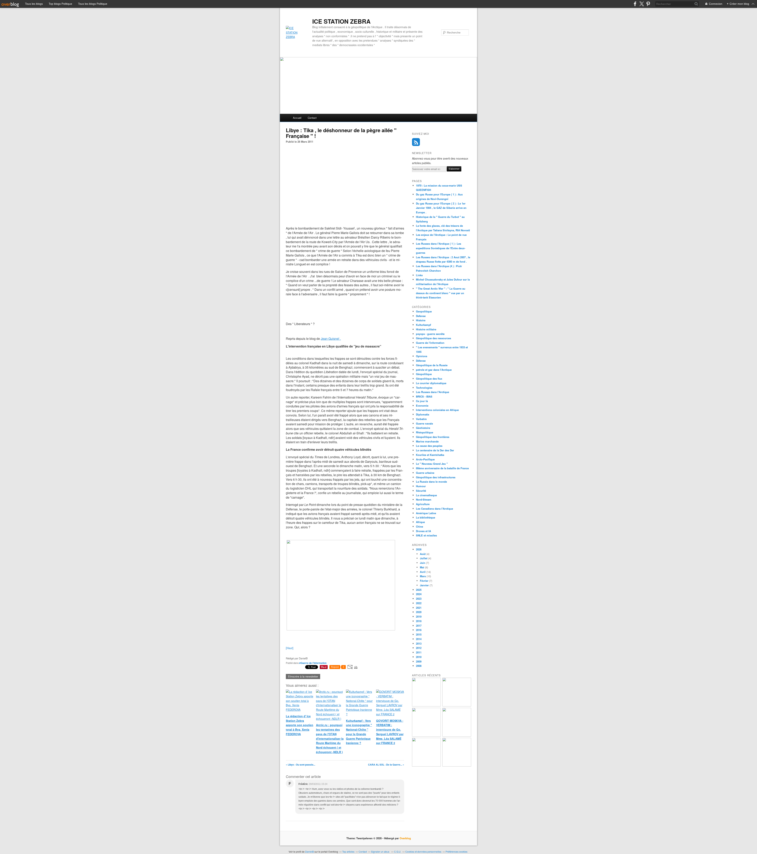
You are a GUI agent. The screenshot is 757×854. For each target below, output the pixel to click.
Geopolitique (424, 311)
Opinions (421, 356)
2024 (418, 594)
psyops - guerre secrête (430, 334)
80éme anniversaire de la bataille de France (442, 468)
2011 (418, 652)
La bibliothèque (425, 517)
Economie (422, 405)
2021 (418, 608)
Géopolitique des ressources (433, 338)
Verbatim (421, 419)
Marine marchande (427, 441)
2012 (418, 648)
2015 (418, 634)
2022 (418, 603)
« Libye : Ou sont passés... (300, 764)
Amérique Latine (426, 513)
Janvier (424, 585)
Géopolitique (424, 374)
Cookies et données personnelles (423, 851)
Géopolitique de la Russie (431, 365)
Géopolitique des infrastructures (435, 477)
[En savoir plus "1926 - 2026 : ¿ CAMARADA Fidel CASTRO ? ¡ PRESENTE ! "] (426, 705)
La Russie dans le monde (431, 481)
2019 (418, 616)
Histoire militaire (426, 329)
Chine (419, 526)
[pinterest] (648, 4)
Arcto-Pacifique (425, 459)
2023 (418, 598)
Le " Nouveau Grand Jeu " (432, 464)
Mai (422, 567)
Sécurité (421, 491)
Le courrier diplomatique (431, 383)
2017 (418, 625)
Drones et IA (423, 531)
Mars (423, 576)
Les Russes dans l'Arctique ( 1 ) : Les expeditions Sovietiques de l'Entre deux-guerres (440, 248)
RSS (416, 142)
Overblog (405, 838)
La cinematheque (426, 495)
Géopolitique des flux (429, 378)
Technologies (424, 387)
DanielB (309, 851)
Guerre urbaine (425, 473)
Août (423, 554)
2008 (418, 666)
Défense (421, 360)
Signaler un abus (380, 851)
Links (419, 275)
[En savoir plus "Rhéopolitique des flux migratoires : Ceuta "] (456, 735)
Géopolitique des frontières (432, 437)
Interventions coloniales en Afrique (437, 410)
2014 (418, 639)
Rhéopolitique (424, 432)
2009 (418, 661)
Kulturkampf (423, 325)
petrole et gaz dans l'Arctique (434, 370)
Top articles (348, 851)
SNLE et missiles (426, 535)
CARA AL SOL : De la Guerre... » (386, 764)
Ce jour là (422, 401)
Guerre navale (424, 423)
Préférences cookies (456, 851)
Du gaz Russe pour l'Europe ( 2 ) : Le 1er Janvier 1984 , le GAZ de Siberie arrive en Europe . (441, 208)
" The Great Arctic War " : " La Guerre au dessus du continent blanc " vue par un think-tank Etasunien (440, 293)
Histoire (420, 320)
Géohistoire (423, 428)
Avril (423, 572)
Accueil (297, 118)
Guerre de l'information (430, 343)
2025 (418, 590)
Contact (312, 118)
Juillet (423, 558)
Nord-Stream (423, 499)
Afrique (420, 522)
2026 (418, 549)
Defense (421, 316)
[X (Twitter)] (641, 4)
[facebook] (635, 4)
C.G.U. (397, 851)
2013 (418, 643)
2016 (418, 630)
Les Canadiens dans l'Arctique (434, 508)
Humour (421, 486)
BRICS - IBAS (424, 396)
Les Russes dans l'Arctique (432, 392)
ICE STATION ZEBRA (341, 21)
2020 (418, 612)
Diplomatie (422, 414)
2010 (418, 657)
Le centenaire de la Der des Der (435, 450)
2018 (418, 621)
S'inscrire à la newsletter (303, 676)
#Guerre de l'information (312, 663)
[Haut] (289, 648)
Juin (422, 563)
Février (424, 581)
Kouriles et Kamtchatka (430, 455)
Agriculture (423, 504)
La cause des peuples (429, 446)
